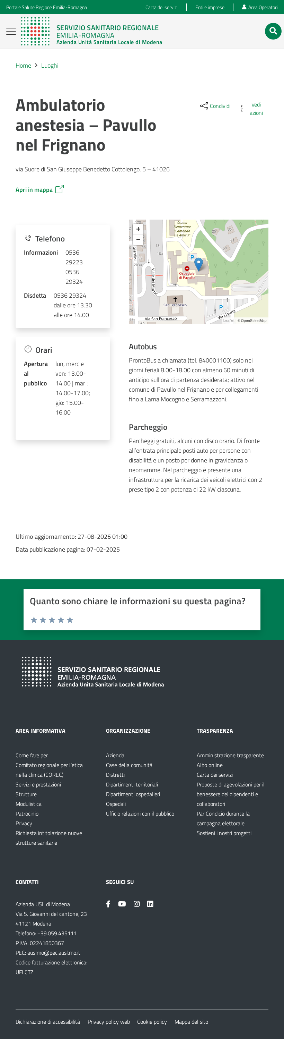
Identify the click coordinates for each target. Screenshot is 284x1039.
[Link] (91, 31)
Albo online (210, 765)
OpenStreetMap (254, 320)
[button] (11, 31)
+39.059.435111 (56, 933)
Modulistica (29, 804)
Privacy (24, 823)
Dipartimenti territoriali (132, 784)
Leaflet (228, 320)
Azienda (115, 755)
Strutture (26, 794)
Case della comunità (129, 765)
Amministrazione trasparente (230, 755)
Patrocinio (27, 813)
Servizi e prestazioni (38, 784)
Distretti (115, 774)
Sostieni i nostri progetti (224, 833)
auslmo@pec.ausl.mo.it (53, 952)
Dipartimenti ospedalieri (133, 794)
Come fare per (32, 755)
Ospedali (116, 804)
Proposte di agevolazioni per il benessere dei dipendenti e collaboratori (231, 794)
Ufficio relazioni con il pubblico (140, 813)
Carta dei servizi (215, 774)
